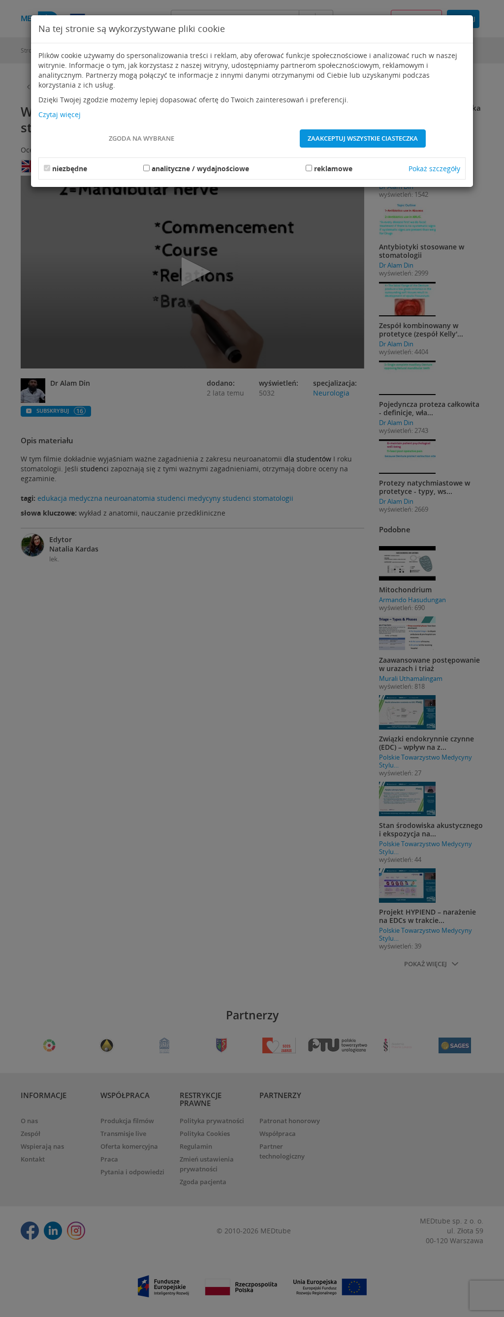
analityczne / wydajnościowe (200, 168)
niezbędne (69, 168)
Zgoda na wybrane (141, 138)
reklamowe (333, 168)
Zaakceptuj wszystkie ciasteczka (363, 138)
